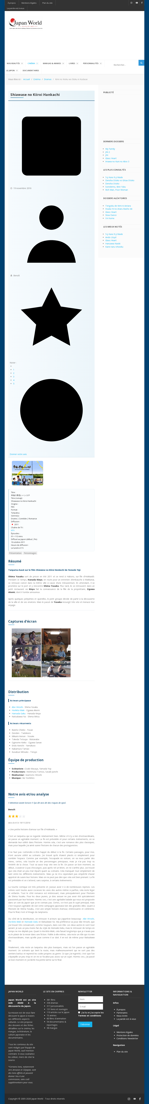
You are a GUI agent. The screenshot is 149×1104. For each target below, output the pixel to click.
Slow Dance (111, 215)
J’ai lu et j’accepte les (91, 1014)
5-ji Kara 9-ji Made (114, 177)
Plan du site (122, 1051)
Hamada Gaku (18, 713)
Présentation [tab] (15, 553)
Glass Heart (111, 158)
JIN (106, 155)
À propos (121, 1009)
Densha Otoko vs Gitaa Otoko (119, 180)
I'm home (109, 218)
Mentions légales (125, 1032)
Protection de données (128, 1035)
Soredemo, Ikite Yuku (115, 186)
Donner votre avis (18, 454)
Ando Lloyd (110, 237)
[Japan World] (25, 23)
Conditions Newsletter (127, 1038)
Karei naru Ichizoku (114, 246)
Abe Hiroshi (17, 707)
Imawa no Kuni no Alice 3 (117, 161)
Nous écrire (122, 1015)
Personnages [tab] (30, 553)
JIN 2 (107, 152)
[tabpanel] (51, 760)
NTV (13, 530)
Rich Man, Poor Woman (116, 189)
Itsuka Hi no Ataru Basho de (118, 208)
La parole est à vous (126, 1019)
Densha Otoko (112, 183)
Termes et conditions (89, 1015)
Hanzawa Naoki (112, 243)
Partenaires (122, 1012)
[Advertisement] (99, 35)
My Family (110, 148)
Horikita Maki (18, 710)
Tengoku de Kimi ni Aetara (118, 205)
